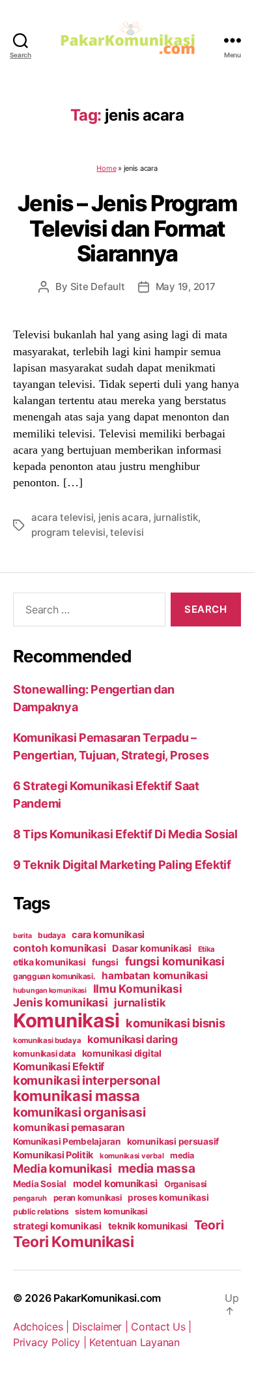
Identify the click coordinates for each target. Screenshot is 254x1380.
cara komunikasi (108, 935)
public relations (41, 1211)
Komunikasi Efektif (58, 1066)
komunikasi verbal (131, 1155)
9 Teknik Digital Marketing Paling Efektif (122, 865)
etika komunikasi (49, 961)
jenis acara (123, 517)
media (182, 1155)
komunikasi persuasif (173, 1141)
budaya (51, 935)
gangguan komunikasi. (54, 976)
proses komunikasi (168, 1197)
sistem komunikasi (111, 1211)
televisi (126, 532)
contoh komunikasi (59, 948)
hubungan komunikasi (50, 990)
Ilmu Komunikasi (137, 988)
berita (22, 936)
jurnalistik (176, 517)
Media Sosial (39, 1184)
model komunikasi (115, 1183)
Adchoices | (42, 1326)
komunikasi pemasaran (69, 1127)
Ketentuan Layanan (134, 1342)
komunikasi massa (76, 1095)
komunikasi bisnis (175, 1023)
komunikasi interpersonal (86, 1080)
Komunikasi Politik (53, 1155)
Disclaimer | (102, 1326)
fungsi (105, 962)
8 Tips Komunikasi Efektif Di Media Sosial (125, 834)
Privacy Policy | (51, 1342)
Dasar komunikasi (151, 948)
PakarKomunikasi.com (107, 1297)
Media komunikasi (62, 1168)
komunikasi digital (122, 1053)
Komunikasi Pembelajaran (66, 1141)
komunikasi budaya (47, 1040)
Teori (209, 1225)
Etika (207, 949)
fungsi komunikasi (175, 961)
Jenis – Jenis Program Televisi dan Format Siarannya (127, 228)
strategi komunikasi (57, 1226)
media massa (156, 1168)
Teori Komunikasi (73, 1241)
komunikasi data (44, 1054)
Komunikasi (66, 1020)
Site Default (97, 286)
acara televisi (62, 517)
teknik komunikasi (148, 1226)
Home (106, 168)
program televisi (68, 532)
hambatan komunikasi (155, 975)
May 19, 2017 (186, 286)
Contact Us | (161, 1326)
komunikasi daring (132, 1039)
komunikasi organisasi (79, 1112)
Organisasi (185, 1184)
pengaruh (30, 1198)
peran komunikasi (87, 1198)
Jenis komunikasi (60, 1002)
